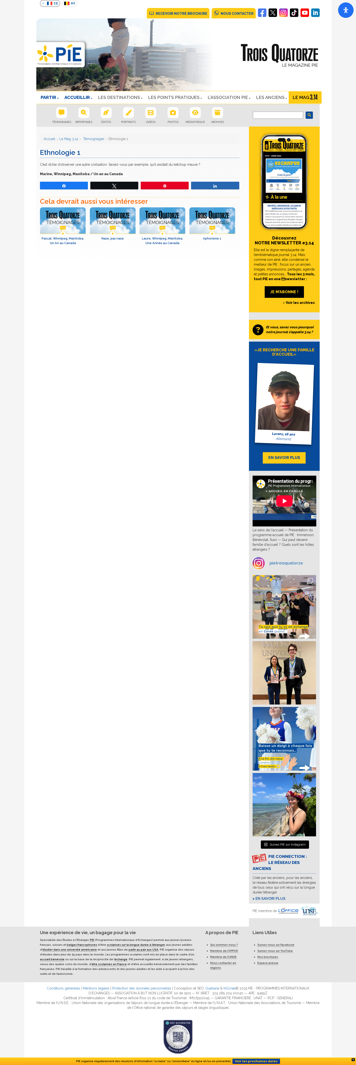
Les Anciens (270, 97)
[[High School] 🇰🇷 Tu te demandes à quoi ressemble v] (284, 607)
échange (121, 959)
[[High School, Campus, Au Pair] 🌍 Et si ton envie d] (284, 739)
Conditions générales (63, 988)
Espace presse (267, 963)
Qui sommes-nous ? (224, 944)
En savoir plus (270, 898)
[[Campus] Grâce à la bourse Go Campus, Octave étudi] (284, 673)
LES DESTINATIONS (119, 97)
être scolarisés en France (109, 964)
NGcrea (229, 988)
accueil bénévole (52, 959)
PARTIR (48, 97)
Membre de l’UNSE (223, 957)
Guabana (212, 988)
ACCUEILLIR (77, 97)
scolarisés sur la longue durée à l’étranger (136, 944)
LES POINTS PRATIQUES (174, 97)
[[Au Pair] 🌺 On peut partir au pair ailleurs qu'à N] (284, 805)
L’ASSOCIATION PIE (228, 97)
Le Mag (301, 97)
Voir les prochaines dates (256, 1061)
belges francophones (82, 944)
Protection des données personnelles (141, 988)
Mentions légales (96, 988)
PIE (92, 940)
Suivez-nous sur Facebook (275, 944)
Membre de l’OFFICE (224, 950)
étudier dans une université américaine (69, 949)
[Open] (346, 10)
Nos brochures (267, 957)
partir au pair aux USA (143, 949)
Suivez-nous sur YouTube (275, 950)
